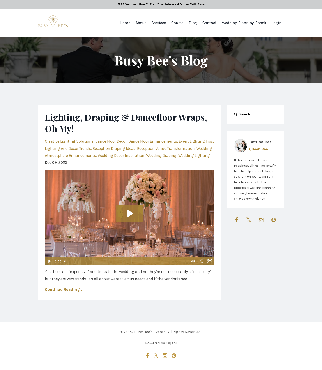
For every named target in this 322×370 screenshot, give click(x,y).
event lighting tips (196, 141)
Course (177, 22)
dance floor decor (111, 141)
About (141, 22)
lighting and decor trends (68, 148)
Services (158, 22)
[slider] (125, 261)
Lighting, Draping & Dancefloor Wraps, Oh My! (126, 122)
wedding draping (161, 155)
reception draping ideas (114, 148)
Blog (193, 22)
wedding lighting (194, 155)
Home (125, 22)
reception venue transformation (166, 148)
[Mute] (192, 261)
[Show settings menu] (201, 261)
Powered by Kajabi (161, 343)
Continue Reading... (63, 289)
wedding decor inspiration (121, 155)
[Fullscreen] (210, 261)
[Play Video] (49, 261)
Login (276, 22)
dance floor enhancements (152, 141)
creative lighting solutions (69, 141)
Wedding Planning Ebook (244, 22)
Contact (209, 22)
